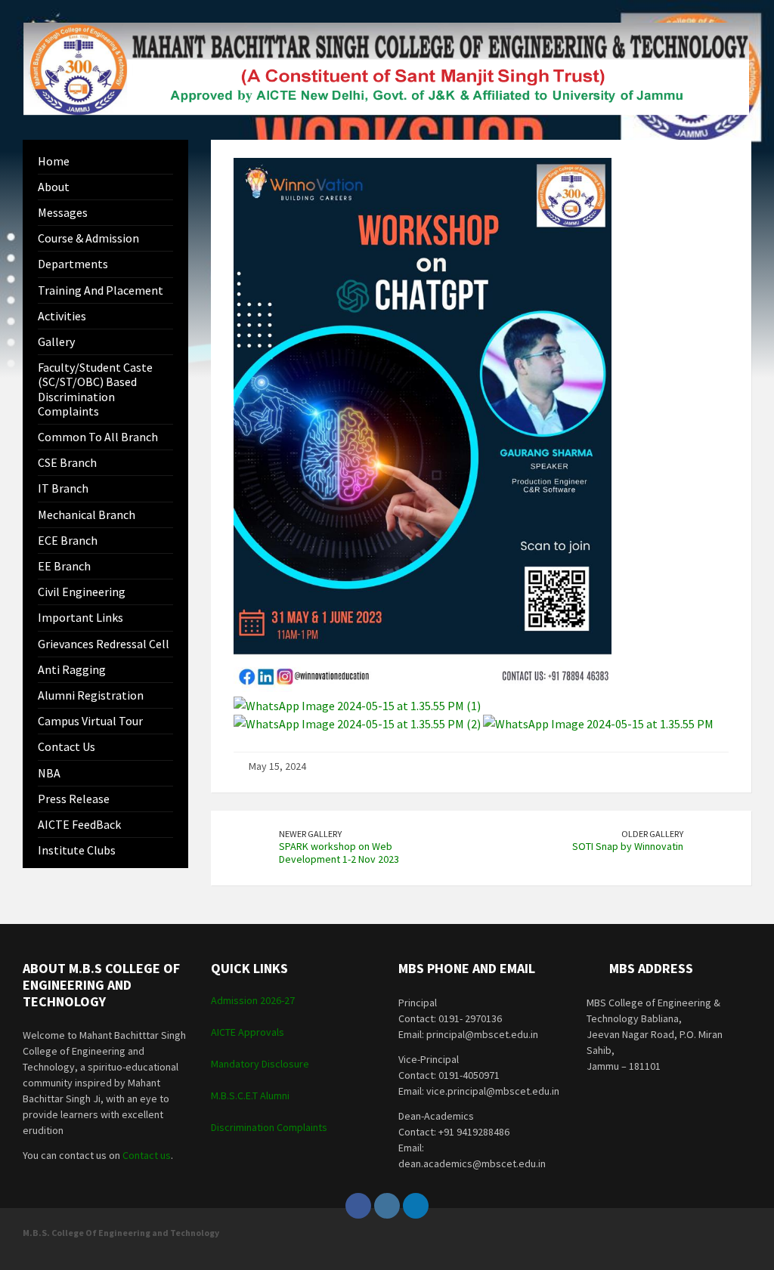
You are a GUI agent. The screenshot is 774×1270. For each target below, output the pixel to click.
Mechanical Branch (86, 514)
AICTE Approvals (247, 1032)
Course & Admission (88, 238)
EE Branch (64, 565)
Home (54, 160)
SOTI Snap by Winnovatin (627, 846)
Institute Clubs (77, 849)
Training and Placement (100, 290)
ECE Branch (68, 540)
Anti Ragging (72, 669)
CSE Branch (67, 462)
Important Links (80, 617)
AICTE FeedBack (79, 824)
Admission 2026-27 (253, 1000)
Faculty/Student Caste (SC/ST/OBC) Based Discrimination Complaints (95, 389)
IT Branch (63, 488)
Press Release (74, 798)
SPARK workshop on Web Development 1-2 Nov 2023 (339, 852)
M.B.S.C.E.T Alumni (250, 1095)
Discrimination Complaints (269, 1127)
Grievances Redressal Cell (103, 643)
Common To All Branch (98, 436)
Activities (62, 315)
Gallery (56, 341)
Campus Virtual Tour (90, 720)
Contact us (66, 746)
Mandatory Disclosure (260, 1064)
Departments (73, 263)
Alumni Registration (91, 695)
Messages (63, 212)
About (54, 186)
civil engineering (81, 591)
